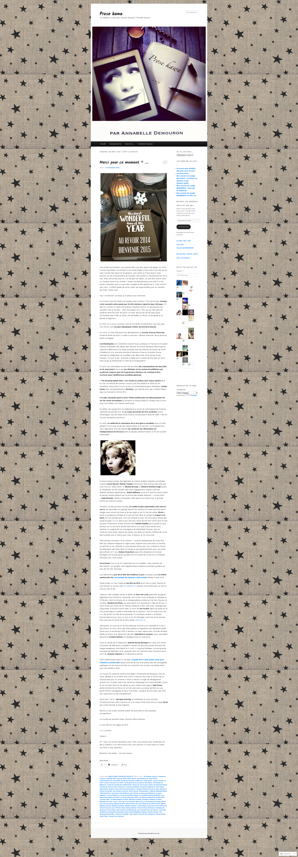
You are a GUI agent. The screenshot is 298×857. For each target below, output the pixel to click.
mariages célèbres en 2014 (152, 799)
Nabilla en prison (118, 806)
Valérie (136, 814)
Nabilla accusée (105, 806)
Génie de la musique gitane (125, 789)
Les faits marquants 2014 (129, 797)
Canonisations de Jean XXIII (110, 780)
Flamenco (121, 787)
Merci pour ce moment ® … (124, 162)
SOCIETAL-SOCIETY (126, 776)
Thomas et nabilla (121, 814)
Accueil (103, 144)
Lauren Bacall (112, 795)
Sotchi (156, 812)
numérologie (142, 806)
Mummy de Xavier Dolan (151, 803)
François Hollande (132, 787)
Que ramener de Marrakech (126, 810)
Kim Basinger (144, 791)
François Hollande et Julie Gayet (152, 787)
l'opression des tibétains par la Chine (124, 793)
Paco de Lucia (109, 808)
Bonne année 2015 (124, 778)
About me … (129, 144)
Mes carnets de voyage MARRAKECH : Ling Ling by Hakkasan (185, 188)
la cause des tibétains (147, 793)
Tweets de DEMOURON (184, 248)
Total (131, 814)
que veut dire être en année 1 (147, 810)
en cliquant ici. (130, 586)
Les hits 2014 (104, 799)
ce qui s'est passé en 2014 (113, 783)
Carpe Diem (148, 780)
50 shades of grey (150, 776)
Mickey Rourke (119, 803)
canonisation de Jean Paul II (147, 778)
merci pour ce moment (126, 801)
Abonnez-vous (184, 227)
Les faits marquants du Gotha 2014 (151, 797)
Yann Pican (104, 816)
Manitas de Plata (135, 799)
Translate (193, 395)
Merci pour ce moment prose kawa (148, 801)
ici (113, 521)
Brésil (134, 778)
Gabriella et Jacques (107, 789)
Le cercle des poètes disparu (128, 795)
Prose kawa (111, 14)
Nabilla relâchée (131, 806)
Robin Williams (135, 812)
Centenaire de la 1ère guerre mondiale (138, 783)
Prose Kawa (111, 810)
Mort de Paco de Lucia (134, 803)
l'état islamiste (105, 793)
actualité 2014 (111, 778)
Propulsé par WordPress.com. (149, 833)
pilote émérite (131, 808)
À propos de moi (115, 144)
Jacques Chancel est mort (145, 789)
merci (115, 801)
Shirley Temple (147, 812)
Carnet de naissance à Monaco (132, 780)
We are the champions (147, 814)
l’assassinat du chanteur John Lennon (130, 577)
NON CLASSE (113, 776)
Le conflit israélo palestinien (150, 795)
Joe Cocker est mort (120, 791)
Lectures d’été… (183, 173)
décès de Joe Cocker (140, 785)
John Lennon (133, 791)
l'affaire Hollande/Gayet (158, 791)
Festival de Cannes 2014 (108, 787)
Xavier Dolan (160, 814)
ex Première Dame (160, 785)
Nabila (163, 803)
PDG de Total (120, 808)
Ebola (151, 785)
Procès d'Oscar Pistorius (146, 808)
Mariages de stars (106, 801)
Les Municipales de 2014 (119, 799)
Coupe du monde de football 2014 (119, 785)
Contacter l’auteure (145, 144)
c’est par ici (140, 620)
